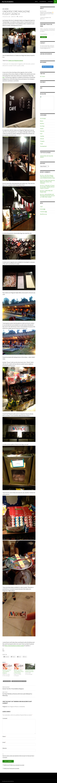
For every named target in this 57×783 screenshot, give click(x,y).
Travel (41, 143)
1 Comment (20, 16)
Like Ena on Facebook (46, 54)
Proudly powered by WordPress (8, 781)
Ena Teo (14, 16)
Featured (42, 131)
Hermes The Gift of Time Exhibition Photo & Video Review (18, 671)
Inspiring (42, 136)
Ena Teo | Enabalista (7, 1)
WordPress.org (43, 214)
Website (5, 748)
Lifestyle (42, 138)
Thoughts (42, 141)
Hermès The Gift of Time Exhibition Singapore (7, 671)
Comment (5, 718)
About (36, 1)
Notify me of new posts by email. (11, 768)
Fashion (41, 128)
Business (42, 123)
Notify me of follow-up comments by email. (14, 765)
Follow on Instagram (48, 66)
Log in (41, 206)
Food (41, 133)
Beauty (41, 121)
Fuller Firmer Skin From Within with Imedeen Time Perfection (47, 182)
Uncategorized (43, 146)
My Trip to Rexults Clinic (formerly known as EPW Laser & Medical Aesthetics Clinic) (47, 177)
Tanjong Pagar (7, 681)
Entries (42, 209)
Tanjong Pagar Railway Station (19, 681)
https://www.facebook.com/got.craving (14, 645)
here (4, 77)
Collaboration (43, 1)
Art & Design (5, 8)
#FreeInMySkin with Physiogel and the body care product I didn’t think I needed (47, 196)
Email (4, 742)
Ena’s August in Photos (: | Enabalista (16, 706)
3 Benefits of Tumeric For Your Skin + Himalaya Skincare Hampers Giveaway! (47, 187)
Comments (43, 211)
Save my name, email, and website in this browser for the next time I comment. (18, 756)
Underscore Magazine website (15, 60)
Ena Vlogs (42, 126)
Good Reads (50, 1)
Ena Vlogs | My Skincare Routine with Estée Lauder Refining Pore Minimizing (17, 694)
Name (4, 736)
